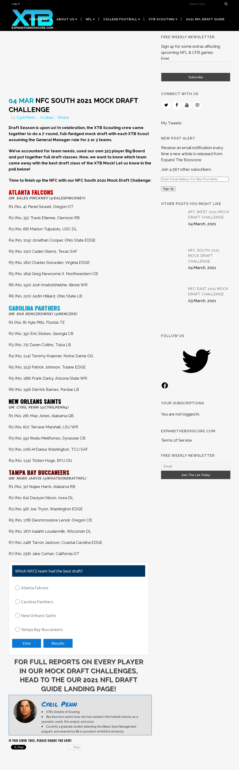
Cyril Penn (26, 117)
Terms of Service (176, 440)
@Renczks (66, 314)
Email (165, 58)
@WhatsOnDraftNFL (64, 478)
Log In (16, 3)
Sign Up (168, 189)
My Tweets (171, 123)
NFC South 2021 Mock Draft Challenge (203, 255)
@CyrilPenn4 (54, 407)
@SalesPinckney (67, 198)
